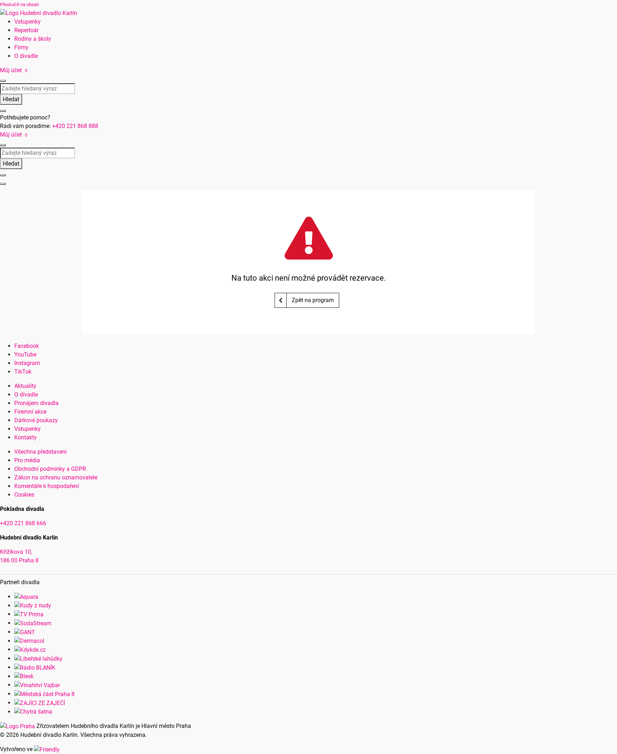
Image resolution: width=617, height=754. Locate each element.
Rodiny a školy (32, 38)
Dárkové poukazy (36, 420)
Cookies (24, 494)
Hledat (11, 99)
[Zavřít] (3, 111)
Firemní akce (30, 411)
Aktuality (25, 386)
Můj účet (11, 70)
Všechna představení (40, 451)
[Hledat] (3, 81)
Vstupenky (27, 21)
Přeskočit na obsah (19, 4)
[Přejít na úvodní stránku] (38, 12)
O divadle (26, 56)
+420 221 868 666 (23, 523)
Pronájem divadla (36, 403)
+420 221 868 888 (75, 126)
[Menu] (3, 184)
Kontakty (25, 437)
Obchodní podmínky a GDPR (50, 468)
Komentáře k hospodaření (46, 486)
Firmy (21, 47)
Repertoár (26, 30)
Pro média (27, 460)
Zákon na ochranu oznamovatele (55, 477)
